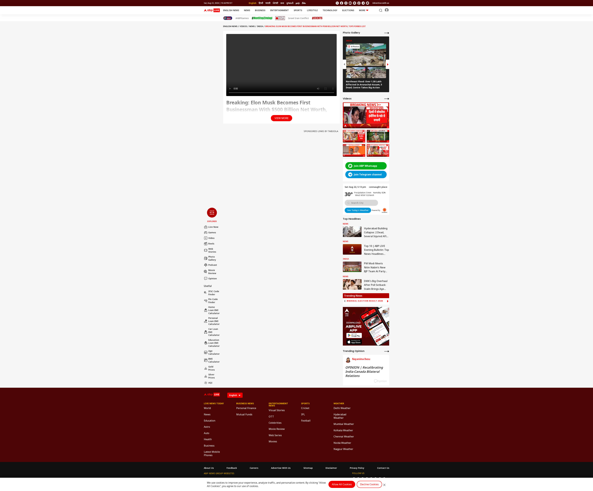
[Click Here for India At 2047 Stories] (227, 18)
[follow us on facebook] (341, 3)
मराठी (267, 3)
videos (243, 26)
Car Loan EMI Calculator (214, 331)
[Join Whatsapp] (367, 3)
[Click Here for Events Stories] (317, 18)
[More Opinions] (386, 351)
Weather (339, 403)
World (207, 408)
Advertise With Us (280, 468)
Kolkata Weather (343, 430)
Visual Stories (277, 410)
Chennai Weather (344, 436)
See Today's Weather (358, 210)
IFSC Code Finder (213, 293)
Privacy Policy (357, 468)
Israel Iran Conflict (298, 18)
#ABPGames (242, 18)
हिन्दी (261, 3)
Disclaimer (331, 468)
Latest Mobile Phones (212, 453)
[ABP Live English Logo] (212, 10)
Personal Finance (246, 408)
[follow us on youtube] (350, 3)
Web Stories (212, 250)
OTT (271, 416)
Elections (348, 10)
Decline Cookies (369, 484)
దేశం (304, 3)
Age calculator (214, 352)
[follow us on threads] (346, 3)
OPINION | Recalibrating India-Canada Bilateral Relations (364, 371)
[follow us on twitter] (337, 3)
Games (212, 232)
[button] (212, 215)
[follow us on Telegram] (363, 3)
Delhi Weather (342, 408)
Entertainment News (278, 404)
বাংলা (282, 3)
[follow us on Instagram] (354, 3)
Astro (207, 426)
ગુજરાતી (289, 3)
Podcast (212, 264)
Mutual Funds (244, 414)
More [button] (362, 10)
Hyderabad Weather (340, 416)
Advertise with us (380, 3)
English (252, 3)
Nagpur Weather (343, 449)
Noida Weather (342, 443)
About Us (209, 468)
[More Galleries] (386, 33)
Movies (273, 441)
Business (260, 10)
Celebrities (275, 422)
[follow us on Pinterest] (359, 3)
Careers (254, 468)
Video (211, 238)
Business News (245, 403)
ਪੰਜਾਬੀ (275, 3)
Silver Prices (211, 376)
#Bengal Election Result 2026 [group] (365, 301)
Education (209, 420)
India (260, 26)
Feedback (232, 468)
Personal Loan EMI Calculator (214, 321)
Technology (330, 10)
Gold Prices (211, 368)
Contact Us (383, 468)
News (247, 10)
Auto (206, 433)
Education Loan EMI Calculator (214, 342)
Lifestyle (312, 10)
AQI (210, 382)
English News (231, 10)
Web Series (275, 435)
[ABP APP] (354, 335)
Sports (298, 10)
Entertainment (279, 10)
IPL (303, 414)
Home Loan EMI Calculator (214, 310)
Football (306, 420)
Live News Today (214, 403)
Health (208, 439)
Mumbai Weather (344, 424)
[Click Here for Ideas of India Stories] (280, 18)
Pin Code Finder (213, 301)
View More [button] (281, 118)
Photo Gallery (212, 258)
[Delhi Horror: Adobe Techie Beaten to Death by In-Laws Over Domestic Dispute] (366, 115)
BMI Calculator (214, 360)
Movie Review (212, 272)
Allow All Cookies (342, 484)
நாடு (298, 3)
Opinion (212, 278)
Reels (211, 243)
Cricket (305, 408)
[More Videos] (386, 98)
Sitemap (308, 468)
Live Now (213, 226)
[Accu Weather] (384, 210)
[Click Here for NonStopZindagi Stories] (262, 18)
